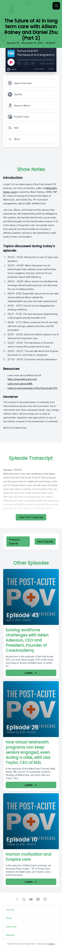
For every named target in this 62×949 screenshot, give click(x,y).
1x (26, 64)
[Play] (10, 62)
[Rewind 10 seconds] (19, 63)
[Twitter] (24, 899)
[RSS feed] (17, 899)
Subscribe (39, 69)
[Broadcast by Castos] (11, 69)
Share (51, 69)
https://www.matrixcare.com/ (22, 379)
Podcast (10, 909)
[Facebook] (38, 899)
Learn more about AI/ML (20, 383)
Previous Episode (14, 541)
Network (10, 935)
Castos (51, 944)
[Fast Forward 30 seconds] (33, 63)
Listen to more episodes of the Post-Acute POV (32, 388)
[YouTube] (31, 899)
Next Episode (45, 541)
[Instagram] (45, 899)
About (9, 918)
